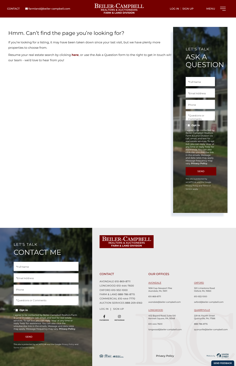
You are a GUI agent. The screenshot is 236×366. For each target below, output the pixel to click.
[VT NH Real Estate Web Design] (217, 356)
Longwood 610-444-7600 (117, 285)
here (75, 55)
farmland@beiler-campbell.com (49, 8)
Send (200, 171)
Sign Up (187, 8)
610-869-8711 (154, 296)
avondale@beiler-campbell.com (164, 302)
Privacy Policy (199, 163)
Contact (13, 8)
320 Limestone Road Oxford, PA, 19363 (204, 289)
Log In (174, 8)
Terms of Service (21, 347)
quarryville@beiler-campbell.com (211, 329)
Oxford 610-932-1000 (114, 290)
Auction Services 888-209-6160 (120, 303)
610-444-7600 (155, 324)
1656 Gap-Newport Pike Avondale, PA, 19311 (160, 289)
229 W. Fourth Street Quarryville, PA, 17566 (204, 317)
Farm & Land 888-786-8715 (117, 294)
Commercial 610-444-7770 (117, 298)
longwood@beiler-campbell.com (165, 329)
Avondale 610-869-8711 (115, 281)
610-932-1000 (200, 296)
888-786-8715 (200, 324)
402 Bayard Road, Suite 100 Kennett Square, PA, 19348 (162, 317)
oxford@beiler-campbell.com (208, 302)
